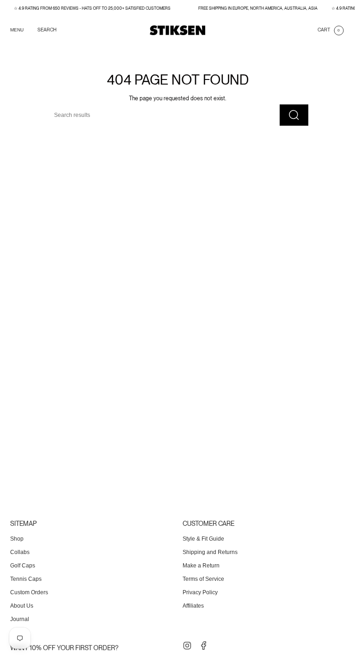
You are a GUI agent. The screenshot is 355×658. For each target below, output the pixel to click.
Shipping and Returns (210, 552)
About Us (21, 606)
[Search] (294, 115)
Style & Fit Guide (203, 539)
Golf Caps (22, 565)
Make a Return (201, 565)
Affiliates (193, 606)
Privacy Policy (200, 592)
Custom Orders (29, 592)
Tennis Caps (26, 579)
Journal (19, 619)
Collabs (20, 552)
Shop (17, 539)
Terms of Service (203, 579)
